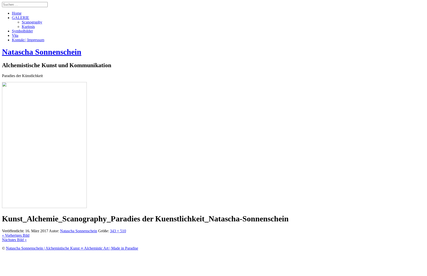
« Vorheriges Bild (15, 235)
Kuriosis (28, 26)
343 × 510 (118, 231)
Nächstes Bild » (14, 240)
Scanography (32, 22)
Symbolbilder (22, 31)
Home (16, 13)
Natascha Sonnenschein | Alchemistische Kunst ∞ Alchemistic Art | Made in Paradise (72, 248)
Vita (15, 35)
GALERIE (20, 18)
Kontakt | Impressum (28, 40)
